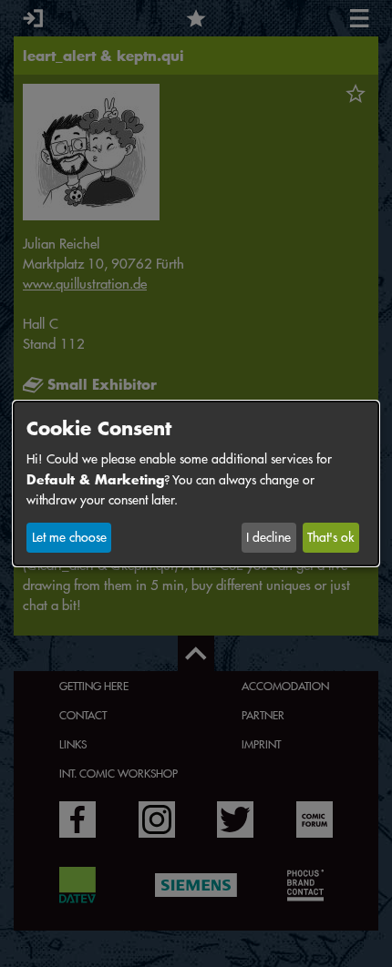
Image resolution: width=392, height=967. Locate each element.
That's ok (330, 537)
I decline (268, 537)
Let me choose (69, 537)
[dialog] (196, 483)
